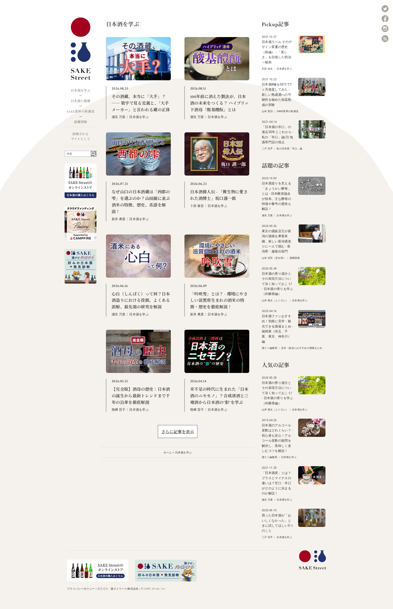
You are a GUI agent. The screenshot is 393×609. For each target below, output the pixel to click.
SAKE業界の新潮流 (80, 112)
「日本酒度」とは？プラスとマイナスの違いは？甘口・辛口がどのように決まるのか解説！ (276, 483)
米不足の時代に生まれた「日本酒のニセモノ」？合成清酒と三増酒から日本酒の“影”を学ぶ (219, 396)
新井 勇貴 (119, 219)
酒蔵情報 (80, 122)
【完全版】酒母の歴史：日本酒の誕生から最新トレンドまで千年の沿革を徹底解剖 (141, 396)
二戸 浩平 (267, 148)
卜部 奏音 (197, 206)
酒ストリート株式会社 (125, 588)
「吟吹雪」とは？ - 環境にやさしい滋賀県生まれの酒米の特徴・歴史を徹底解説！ (219, 301)
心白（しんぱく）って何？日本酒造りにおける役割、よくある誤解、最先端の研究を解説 (141, 301)
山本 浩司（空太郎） (274, 258)
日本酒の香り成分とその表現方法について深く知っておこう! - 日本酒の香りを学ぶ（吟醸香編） (277, 284)
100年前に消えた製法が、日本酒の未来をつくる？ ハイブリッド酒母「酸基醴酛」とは (219, 103)
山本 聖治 (267, 111)
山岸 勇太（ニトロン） (275, 300)
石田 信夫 (267, 68)
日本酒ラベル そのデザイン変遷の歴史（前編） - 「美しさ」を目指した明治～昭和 (277, 52)
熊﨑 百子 (119, 409)
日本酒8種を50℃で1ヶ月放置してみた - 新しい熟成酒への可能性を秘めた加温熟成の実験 (277, 95)
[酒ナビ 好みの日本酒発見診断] (165, 580)
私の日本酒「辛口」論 (289, 148)
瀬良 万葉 (119, 117)
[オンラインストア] (97, 580)
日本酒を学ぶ (80, 91)
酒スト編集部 (269, 348)
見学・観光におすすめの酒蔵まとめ (301, 348)
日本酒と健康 (80, 101)
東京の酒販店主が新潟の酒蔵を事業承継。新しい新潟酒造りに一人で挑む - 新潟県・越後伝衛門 (276, 241)
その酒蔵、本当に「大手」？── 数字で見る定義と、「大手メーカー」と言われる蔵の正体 (141, 103)
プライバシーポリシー (81, 588)
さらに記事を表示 (177, 432)
